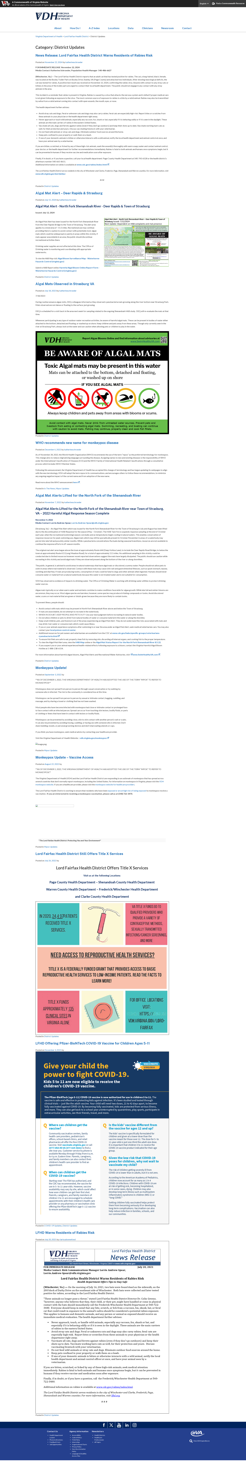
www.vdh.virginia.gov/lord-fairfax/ (50, 174)
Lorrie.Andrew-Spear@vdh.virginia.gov (90, 523)
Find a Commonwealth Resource (230, 3)
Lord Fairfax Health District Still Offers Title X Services (79, 854)
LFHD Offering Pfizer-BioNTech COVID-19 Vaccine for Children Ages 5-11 (92, 1043)
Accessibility (76, 1435)
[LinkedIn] (127, 1425)
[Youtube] (119, 1425)
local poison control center (63, 630)
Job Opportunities (56, 1444)
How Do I (75, 28)
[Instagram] (134, 1425)
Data (131, 28)
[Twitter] (111, 1425)
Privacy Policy (76, 1447)
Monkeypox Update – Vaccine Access (64, 757)
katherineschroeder (74, 62)
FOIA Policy (76, 1440)
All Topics (97, 1442)
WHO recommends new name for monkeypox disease (77, 443)
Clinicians (147, 28)
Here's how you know (57, 5)
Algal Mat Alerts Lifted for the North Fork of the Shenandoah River (88, 495)
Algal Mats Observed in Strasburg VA (64, 284)
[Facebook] (103, 1425)
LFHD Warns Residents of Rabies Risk (65, 1233)
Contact (187, 28)
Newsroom (167, 28)
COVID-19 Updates (53, 1225)
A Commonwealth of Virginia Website (30, 2)
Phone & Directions (56, 1440)
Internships (76, 1442)
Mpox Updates (62, 488)
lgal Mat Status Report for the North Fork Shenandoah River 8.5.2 (128, 642)
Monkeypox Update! (51, 668)
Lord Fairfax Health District (54, 16)
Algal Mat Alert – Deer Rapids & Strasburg (69, 193)
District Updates (51, 186)
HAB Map (80, 642)
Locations (113, 28)
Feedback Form (55, 1442)
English (204, 4)
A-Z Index (94, 28)
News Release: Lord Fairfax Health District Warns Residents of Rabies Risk (94, 55)
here (75, 482)
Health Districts (99, 1435)
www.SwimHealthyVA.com (145, 654)
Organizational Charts (79, 1444)
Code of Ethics (77, 1438)
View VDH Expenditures (201, 1441)
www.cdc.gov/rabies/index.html (92, 164)
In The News (49, 488)
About (57, 28)
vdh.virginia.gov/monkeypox (93, 738)
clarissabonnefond (67, 1239)
